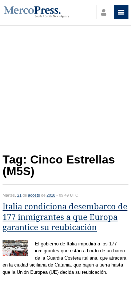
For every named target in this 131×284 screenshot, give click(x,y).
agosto (34, 195)
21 (19, 195)
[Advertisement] (65, 91)
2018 (51, 195)
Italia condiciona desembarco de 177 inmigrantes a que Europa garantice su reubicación (65, 217)
